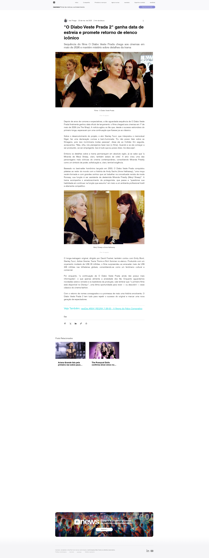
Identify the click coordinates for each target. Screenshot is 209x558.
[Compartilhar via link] (81, 323)
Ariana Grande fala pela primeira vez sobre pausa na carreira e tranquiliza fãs (70, 363)
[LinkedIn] (147, 551)
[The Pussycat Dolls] (104, 350)
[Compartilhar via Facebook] (65, 323)
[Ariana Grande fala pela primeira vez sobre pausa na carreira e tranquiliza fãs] (70, 350)
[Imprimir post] (86, 323)
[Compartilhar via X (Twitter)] (70, 323)
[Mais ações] (143, 20)
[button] (90, 552)
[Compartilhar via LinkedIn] (76, 323)
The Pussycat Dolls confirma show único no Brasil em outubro (103, 363)
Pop (65, 316)
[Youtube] (152, 551)
